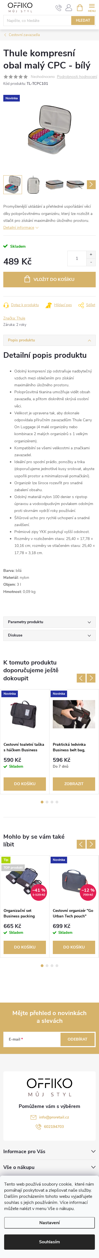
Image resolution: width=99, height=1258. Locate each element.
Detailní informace (18, 227)
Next (91, 678)
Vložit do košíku (54, 280)
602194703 (54, 1126)
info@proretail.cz (54, 1117)
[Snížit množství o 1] (90, 262)
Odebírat (77, 1039)
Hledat (83, 20)
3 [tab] (52, 802)
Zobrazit (74, 784)
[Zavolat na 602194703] (58, 7)
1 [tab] (42, 802)
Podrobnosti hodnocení (77, 77)
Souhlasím (49, 1242)
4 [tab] (57, 802)
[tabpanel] (25, 741)
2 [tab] (47, 802)
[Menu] (91, 7)
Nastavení (49, 1223)
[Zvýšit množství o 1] (90, 254)
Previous (81, 678)
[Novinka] (25, 714)
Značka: (14, 318)
